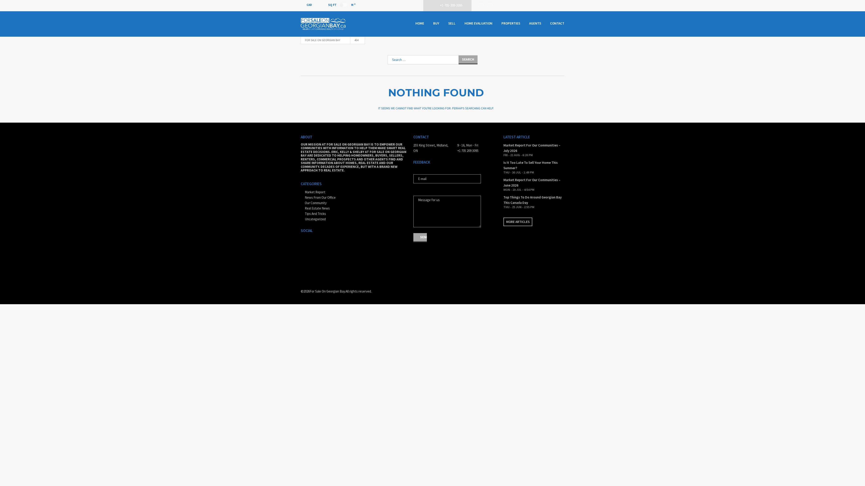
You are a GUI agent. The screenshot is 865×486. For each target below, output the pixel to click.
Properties (510, 23)
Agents (535, 23)
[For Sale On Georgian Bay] (323, 24)
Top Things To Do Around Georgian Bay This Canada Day (532, 200)
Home (419, 23)
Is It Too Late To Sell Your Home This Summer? (530, 165)
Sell (451, 23)
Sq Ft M (341, 5)
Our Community (316, 203)
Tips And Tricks (315, 214)
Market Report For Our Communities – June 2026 (531, 182)
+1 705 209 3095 (467, 150)
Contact (557, 23)
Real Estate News (317, 208)
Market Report (315, 192)
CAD (310, 5)
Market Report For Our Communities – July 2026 (531, 148)
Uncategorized (315, 219)
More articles (518, 222)
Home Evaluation (478, 23)
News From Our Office (320, 197)
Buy (436, 23)
